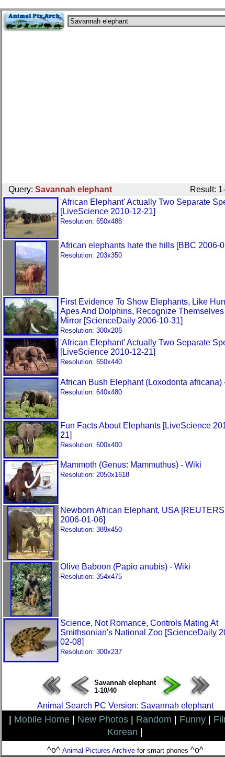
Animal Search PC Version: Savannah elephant (125, 705)
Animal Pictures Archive (98, 750)
